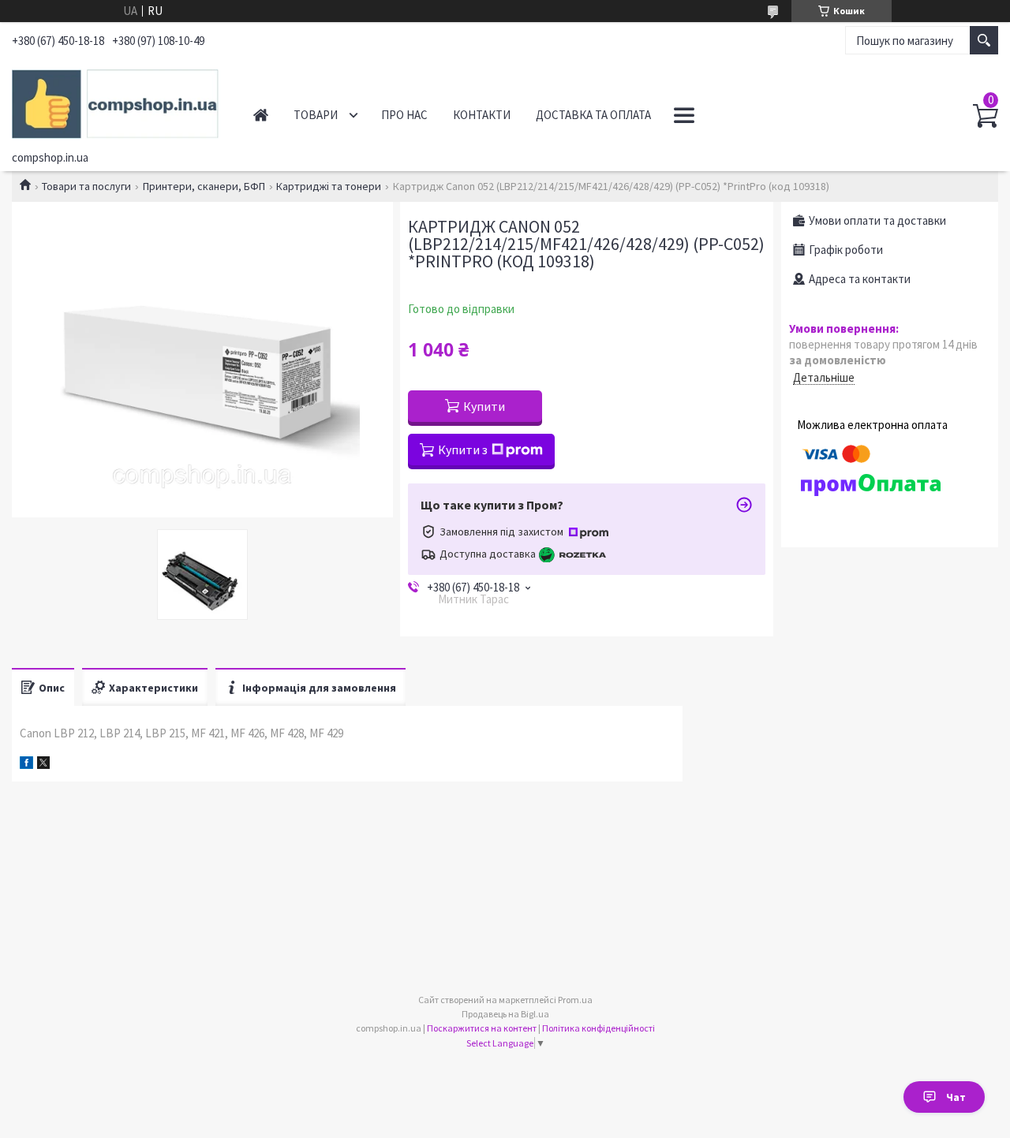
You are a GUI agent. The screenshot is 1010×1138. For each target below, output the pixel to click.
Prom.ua (575, 1000)
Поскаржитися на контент (482, 1028)
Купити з (463, 449)
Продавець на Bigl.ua (505, 1014)
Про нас (404, 114)
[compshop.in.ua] (115, 101)
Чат (956, 1097)
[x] (43, 764)
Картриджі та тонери (328, 186)
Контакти (482, 114)
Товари (316, 114)
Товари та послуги (86, 186)
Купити (484, 406)
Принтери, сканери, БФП (204, 186)
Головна (260, 114)
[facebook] (26, 764)
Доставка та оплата (593, 114)
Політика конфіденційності (598, 1028)
